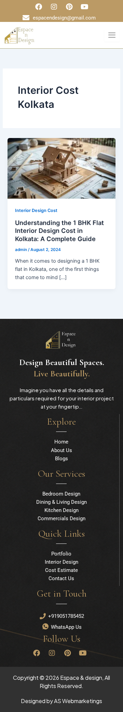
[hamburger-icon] (112, 35)
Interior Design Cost (36, 210)
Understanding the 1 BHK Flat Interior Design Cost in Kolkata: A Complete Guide (59, 230)
